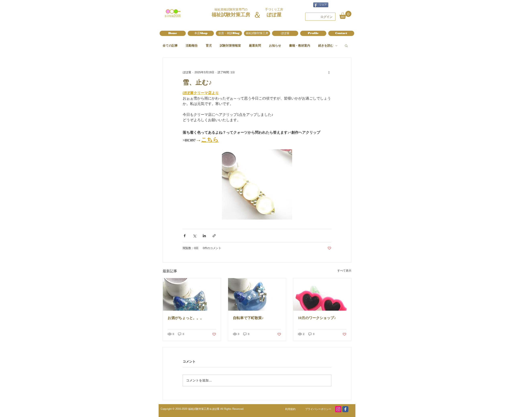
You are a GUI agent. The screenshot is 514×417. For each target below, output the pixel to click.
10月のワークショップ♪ (317, 318)
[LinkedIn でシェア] (204, 236)
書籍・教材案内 (299, 45)
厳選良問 (255, 45)
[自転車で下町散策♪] (257, 294)
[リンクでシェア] (214, 236)
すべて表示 (344, 270)
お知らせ (275, 45)
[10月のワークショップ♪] (322, 294)
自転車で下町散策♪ (248, 318)
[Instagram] (338, 409)
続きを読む (325, 45)
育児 (209, 45)
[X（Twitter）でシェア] (194, 236)
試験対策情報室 (230, 45)
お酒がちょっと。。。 (186, 318)
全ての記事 (170, 45)
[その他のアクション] (328, 72)
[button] (345, 15)
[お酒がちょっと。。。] (192, 294)
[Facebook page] (345, 409)
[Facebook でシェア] (185, 236)
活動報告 (192, 45)
